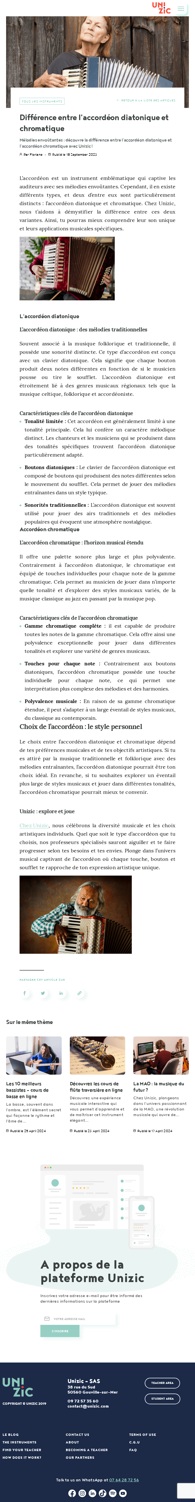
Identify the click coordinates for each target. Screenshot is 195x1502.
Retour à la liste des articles (148, 100)
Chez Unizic (34, 825)
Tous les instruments (42, 101)
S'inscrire (60, 1331)
